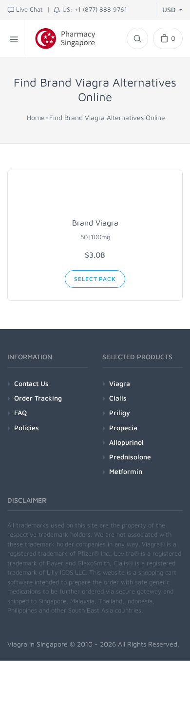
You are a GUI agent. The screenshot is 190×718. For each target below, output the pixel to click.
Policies (26, 427)
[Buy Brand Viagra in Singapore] (95, 196)
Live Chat (29, 9)
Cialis (118, 398)
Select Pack (94, 278)
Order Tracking (38, 398)
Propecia (123, 427)
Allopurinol (126, 442)
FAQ (20, 412)
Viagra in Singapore (37, 644)
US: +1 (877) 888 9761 (94, 9)
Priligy (119, 412)
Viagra (119, 383)
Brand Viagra (95, 222)
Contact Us (31, 383)
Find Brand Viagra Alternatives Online (107, 117)
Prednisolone (130, 457)
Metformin (125, 471)
